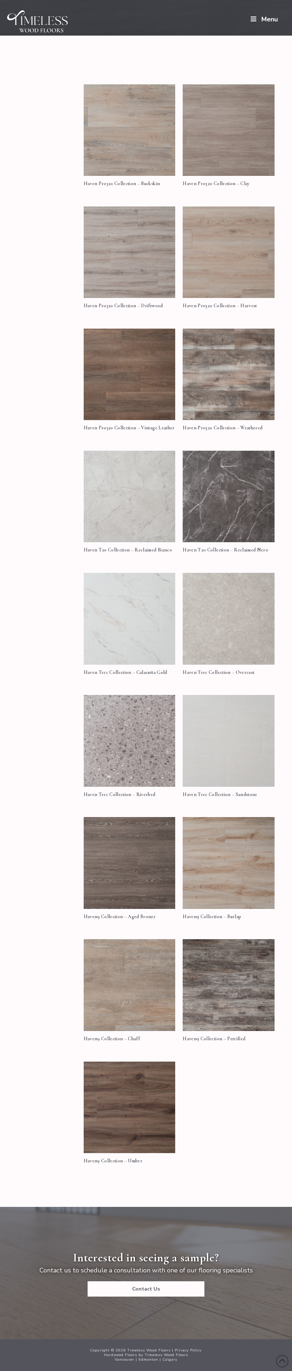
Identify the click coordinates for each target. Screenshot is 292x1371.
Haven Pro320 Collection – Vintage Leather (129, 428)
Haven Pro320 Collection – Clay (216, 183)
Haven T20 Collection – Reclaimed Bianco (128, 550)
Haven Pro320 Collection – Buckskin (122, 183)
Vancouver (124, 1359)
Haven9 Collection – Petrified (214, 1039)
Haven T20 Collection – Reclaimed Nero (225, 550)
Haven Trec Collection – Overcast (218, 672)
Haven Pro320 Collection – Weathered (222, 428)
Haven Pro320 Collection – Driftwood (123, 306)
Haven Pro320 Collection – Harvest (220, 306)
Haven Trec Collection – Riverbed (120, 794)
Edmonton (148, 1359)
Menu (269, 19)
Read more (129, 162)
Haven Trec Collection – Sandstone (220, 794)
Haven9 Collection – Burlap (212, 917)
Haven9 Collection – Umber (113, 1161)
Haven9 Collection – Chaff (112, 1039)
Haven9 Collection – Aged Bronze (120, 917)
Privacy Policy (188, 1350)
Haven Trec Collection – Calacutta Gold (125, 672)
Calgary (169, 1359)
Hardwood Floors (120, 1354)
